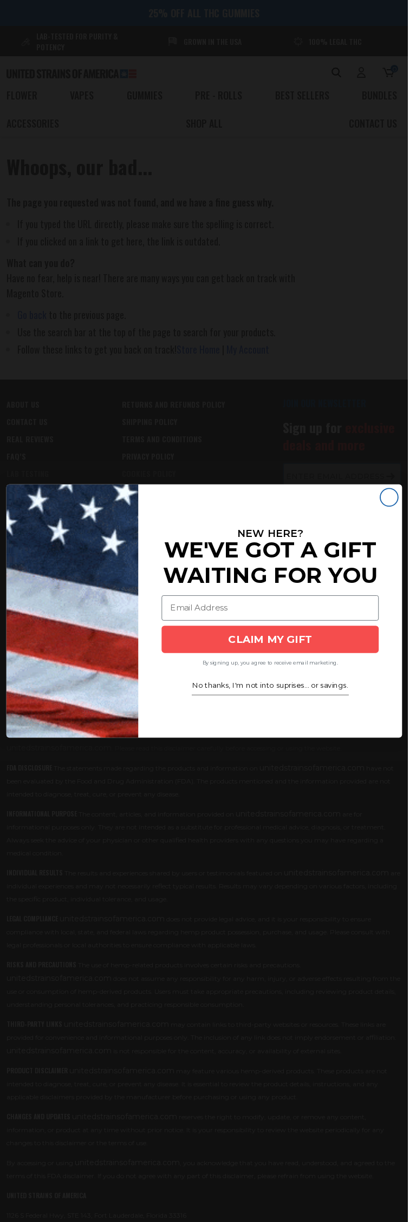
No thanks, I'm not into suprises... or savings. (270, 685)
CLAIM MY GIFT (270, 639)
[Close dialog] (389, 497)
